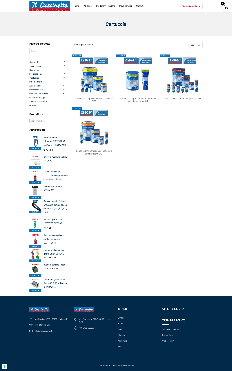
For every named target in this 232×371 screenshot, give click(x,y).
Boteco (121, 318)
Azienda (88, 6)
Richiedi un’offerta (191, 6)
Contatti (140, 6)
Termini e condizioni (171, 329)
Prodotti (100, 6)
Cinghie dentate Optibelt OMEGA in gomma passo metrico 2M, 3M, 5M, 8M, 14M (55, 207)
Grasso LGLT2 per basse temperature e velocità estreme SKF (138, 100)
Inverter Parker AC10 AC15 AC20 (53, 188)
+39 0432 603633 (86, 328)
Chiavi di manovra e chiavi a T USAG (56, 159)
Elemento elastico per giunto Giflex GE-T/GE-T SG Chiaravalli (55, 254)
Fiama (120, 323)
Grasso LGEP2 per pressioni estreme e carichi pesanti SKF (93, 152)
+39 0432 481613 (42, 325)
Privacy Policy (168, 335)
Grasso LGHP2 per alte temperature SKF (182, 98)
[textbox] (49, 121)
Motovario (122, 341)
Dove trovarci (125, 6)
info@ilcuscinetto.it (43, 331)
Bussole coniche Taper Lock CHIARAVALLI (54, 266)
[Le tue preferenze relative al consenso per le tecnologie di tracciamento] (4, 366)
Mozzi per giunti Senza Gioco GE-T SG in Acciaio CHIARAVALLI (55, 283)
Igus (120, 329)
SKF (120, 346)
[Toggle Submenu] (63, 62)
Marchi (111, 6)
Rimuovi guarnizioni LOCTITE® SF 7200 (53, 221)
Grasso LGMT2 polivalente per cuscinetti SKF (94, 100)
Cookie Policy (168, 341)
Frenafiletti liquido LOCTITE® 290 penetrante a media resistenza (56, 175)
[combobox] (48, 121)
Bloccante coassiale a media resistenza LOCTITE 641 (54, 239)
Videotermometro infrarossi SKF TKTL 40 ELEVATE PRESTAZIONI (55, 141)
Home (76, 6)
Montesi (121, 335)
